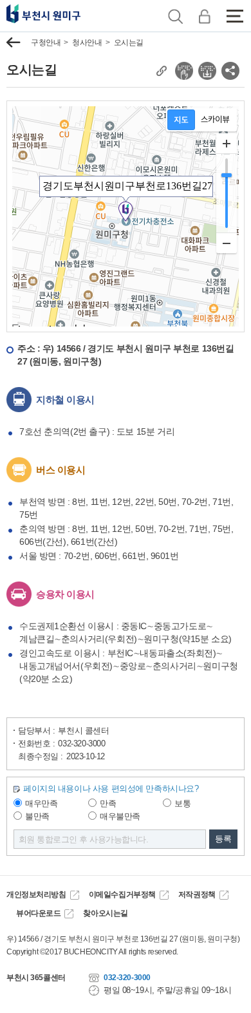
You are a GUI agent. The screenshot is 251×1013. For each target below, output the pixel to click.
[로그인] (204, 16)
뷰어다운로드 (38, 913)
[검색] (175, 16)
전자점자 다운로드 (207, 71)
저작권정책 (197, 894)
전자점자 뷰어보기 (184, 71)
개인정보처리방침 (36, 894)
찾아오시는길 (105, 913)
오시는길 (129, 42)
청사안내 (87, 42)
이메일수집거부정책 (122, 894)
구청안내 (45, 42)
